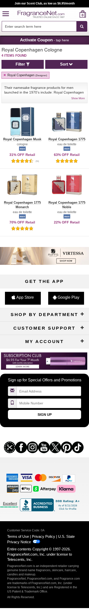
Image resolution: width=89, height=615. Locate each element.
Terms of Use (18, 536)
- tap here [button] (44, 39)
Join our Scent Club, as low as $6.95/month (45, 3)
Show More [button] (78, 98)
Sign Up (45, 415)
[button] (6, 14)
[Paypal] (68, 478)
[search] (75, 14)
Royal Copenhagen (26, 75)
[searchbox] (39, 26)
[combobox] (44, 26)
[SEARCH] (81, 26)
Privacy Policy (43, 536)
